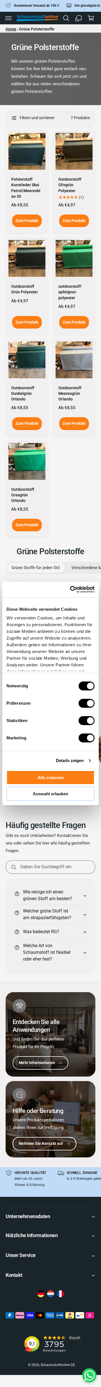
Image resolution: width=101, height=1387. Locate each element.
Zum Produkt (26, 220)
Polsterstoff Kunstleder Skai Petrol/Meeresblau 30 (25, 188)
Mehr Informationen (37, 1062)
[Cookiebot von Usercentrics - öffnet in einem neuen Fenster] (71, 589)
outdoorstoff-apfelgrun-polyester (70, 292)
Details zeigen (70, 760)
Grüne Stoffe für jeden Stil (36, 567)
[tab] (35, 568)
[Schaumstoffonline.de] (40, 1294)
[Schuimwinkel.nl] (50, 1294)
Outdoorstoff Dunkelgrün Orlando (22, 394)
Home (11, 29)
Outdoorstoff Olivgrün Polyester (69, 185)
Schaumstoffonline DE (58, 1365)
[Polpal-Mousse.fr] (60, 1294)
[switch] (87, 703)
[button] (8, 18)
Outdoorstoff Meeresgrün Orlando (69, 394)
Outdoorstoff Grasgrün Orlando (22, 495)
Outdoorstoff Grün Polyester (24, 289)
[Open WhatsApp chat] (89, 1375)
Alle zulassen (51, 777)
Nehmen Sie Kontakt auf (41, 1143)
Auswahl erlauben (50, 793)
